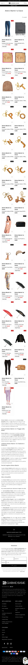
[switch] (25, 663)
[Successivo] (27, 0)
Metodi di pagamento (20, 614)
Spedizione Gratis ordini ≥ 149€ (14, 0)
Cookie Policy (5, 619)
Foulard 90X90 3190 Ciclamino (6, 72)
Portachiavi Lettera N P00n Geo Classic (7, 156)
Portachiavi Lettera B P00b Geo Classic (7, 211)
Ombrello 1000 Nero (6, 353)
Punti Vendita (5, 608)
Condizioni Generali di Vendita (7, 613)
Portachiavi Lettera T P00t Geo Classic (20, 100)
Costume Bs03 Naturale (7, 238)
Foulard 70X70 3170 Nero (20, 72)
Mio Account (18, 603)
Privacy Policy (22, 571)
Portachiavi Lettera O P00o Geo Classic (20, 129)
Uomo (15, 5)
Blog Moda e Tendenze (7, 639)
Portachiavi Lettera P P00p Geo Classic (7, 129)
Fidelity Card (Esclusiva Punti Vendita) (7, 622)
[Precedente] (0, 0)
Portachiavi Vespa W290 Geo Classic (20, 211)
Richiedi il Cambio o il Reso (20, 609)
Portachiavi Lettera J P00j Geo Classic (20, 156)
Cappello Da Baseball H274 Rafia (20, 267)
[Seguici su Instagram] (8, 644)
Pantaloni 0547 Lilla (6, 410)
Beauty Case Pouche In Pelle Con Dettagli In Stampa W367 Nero (21, 238)
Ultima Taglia (5, 637)
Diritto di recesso (19, 617)
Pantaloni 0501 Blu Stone (7, 43)
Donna (12, 5)
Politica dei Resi (18, 606)
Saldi (3, 634)
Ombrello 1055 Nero (19, 296)
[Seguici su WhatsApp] (11, 644)
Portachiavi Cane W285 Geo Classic (7, 267)
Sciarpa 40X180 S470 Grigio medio (19, 43)
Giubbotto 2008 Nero (19, 353)
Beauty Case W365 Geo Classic (20, 382)
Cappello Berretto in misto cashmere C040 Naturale (7, 100)
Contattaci (4, 603)
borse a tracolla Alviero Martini (7, 492)
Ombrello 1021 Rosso (6, 324)
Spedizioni (17, 612)
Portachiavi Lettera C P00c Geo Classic (20, 184)
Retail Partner (4, 661)
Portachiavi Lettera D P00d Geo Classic (7, 184)
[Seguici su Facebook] (4, 644)
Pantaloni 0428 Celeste (7, 296)
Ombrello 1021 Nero (19, 324)
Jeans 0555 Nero (5, 381)
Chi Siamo (4, 606)
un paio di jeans (8, 494)
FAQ (3, 610)
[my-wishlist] (24, 3)
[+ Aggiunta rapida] (12, 36)
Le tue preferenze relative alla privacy (15, 661)
